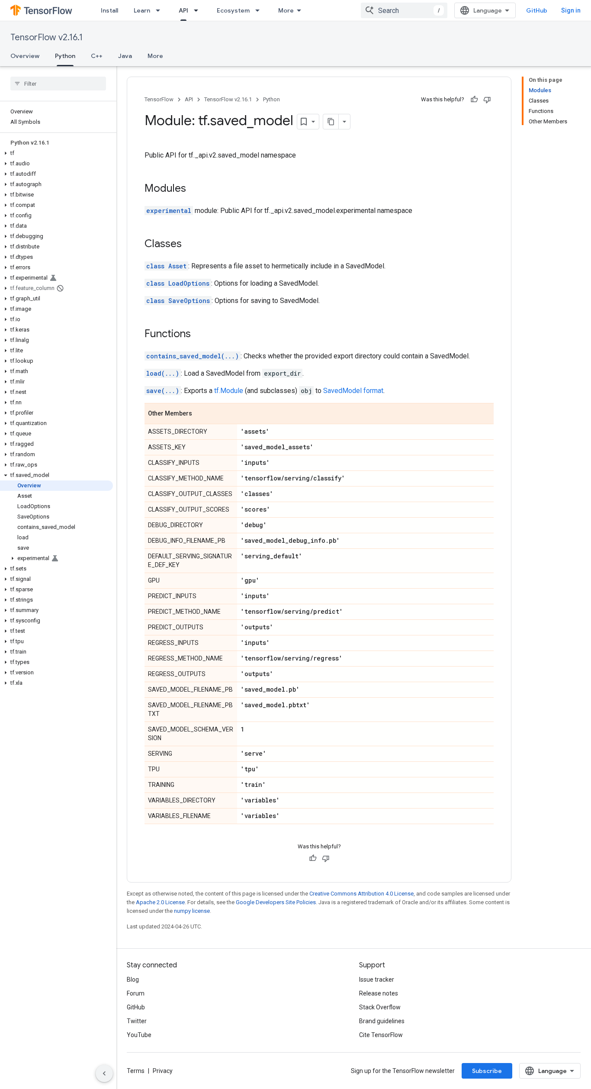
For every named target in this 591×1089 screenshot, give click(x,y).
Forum (136, 993)
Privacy (163, 1070)
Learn (142, 10)
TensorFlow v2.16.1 (46, 37)
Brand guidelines (382, 1021)
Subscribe (487, 1071)
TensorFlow (159, 99)
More (286, 10)
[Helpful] (474, 99)
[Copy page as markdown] (331, 121)
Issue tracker (376, 979)
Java (125, 56)
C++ (97, 56)
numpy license (192, 911)
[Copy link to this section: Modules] (194, 189)
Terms (136, 1070)
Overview (24, 56)
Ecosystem (233, 10)
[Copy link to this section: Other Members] (200, 414)
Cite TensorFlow (381, 1034)
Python (65, 56)
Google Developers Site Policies (276, 902)
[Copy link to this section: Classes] (190, 244)
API (183, 10)
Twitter (137, 1021)
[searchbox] (58, 83)
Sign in (571, 10)
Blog (133, 979)
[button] (56, 153)
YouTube (139, 1034)
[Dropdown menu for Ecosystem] (260, 10)
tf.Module (228, 391)
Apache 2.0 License (160, 902)
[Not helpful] (487, 99)
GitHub (536, 10)
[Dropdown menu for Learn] (160, 10)
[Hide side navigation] (104, 1073)
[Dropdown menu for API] (198, 10)
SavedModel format (353, 391)
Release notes (378, 993)
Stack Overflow (380, 1007)
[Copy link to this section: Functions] (199, 334)
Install (109, 10)
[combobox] (404, 10)
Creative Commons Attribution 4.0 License (361, 893)
